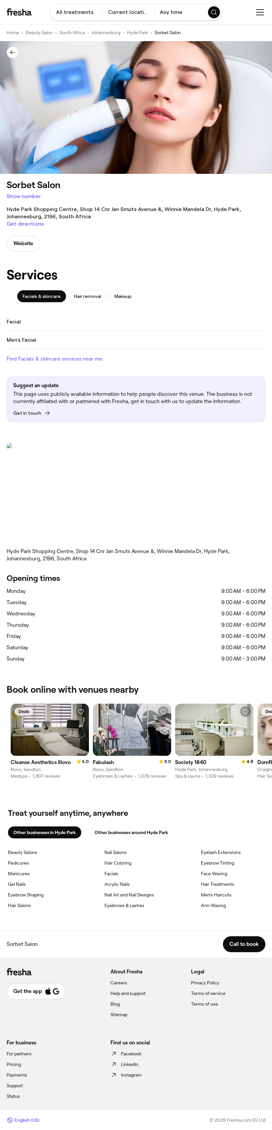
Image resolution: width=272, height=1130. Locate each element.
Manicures (19, 873)
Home (13, 32)
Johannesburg (106, 32)
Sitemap (118, 1014)
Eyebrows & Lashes (124, 905)
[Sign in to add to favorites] (81, 711)
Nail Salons (115, 852)
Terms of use (204, 1004)
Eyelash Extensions (221, 852)
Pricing (14, 1064)
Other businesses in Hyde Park (44, 832)
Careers (118, 982)
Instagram (131, 1075)
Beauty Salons (22, 852)
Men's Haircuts (216, 894)
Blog (115, 1004)
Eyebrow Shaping (25, 894)
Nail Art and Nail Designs (129, 894)
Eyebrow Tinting (217, 863)
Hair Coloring (117, 863)
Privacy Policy (205, 982)
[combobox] (76, 12)
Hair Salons (19, 905)
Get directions (25, 224)
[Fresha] (19, 12)
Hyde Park (137, 32)
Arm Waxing (213, 905)
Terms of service (208, 993)
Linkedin (129, 1064)
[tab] (41, 296)
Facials (111, 873)
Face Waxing (214, 873)
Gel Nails (17, 884)
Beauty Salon (39, 32)
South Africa (72, 32)
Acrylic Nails (117, 884)
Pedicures (18, 863)
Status (13, 1096)
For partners (19, 1053)
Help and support (128, 993)
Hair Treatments (217, 884)
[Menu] (260, 12)
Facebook (131, 1053)
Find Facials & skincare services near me (54, 359)
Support (15, 1085)
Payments (17, 1075)
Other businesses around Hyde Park (131, 832)
